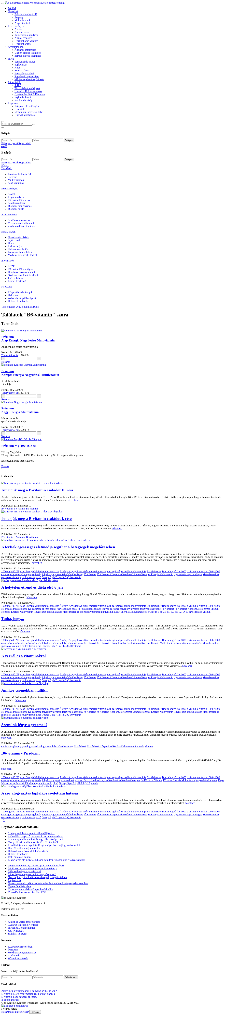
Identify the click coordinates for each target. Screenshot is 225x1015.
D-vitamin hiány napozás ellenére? (19, 996)
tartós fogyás (195, 611)
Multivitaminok (22, 20)
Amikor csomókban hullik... (24, 690)
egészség (36, 574)
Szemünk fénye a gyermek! (24, 725)
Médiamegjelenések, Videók (29, 79)
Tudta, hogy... (12, 618)
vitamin (77, 577)
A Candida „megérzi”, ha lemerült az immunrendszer (35, 836)
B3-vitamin (32, 537)
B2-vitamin (19, 537)
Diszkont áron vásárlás (26, 40)
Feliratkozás (71, 977)
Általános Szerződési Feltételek (24, 921)
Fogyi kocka (87, 608)
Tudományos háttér (24, 73)
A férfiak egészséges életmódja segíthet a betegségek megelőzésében (58, 547)
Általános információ (25, 49)
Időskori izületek (10, 999)
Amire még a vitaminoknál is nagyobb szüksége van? (35, 839)
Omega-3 (46, 577)
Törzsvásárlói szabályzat (27, 88)
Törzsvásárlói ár (9, 355)
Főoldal (12, 8)
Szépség (18, 17)
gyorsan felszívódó (63, 574)
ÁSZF (17, 85)
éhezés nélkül (49, 608)
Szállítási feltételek (17, 933)
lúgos (199, 574)
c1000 (216, 571)
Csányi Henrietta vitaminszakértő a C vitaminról (33, 842)
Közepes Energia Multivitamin (157, 574)
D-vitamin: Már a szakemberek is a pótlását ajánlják (28, 993)
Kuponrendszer (22, 32)
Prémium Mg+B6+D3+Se (18, 445)
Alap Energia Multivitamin (34, 571)
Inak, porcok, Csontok (19, 857)
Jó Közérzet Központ (108, 574)
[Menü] (2, 3)
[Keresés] (2, 121)
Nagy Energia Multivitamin (128, 611)
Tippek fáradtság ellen (19, 886)
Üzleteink (19, 109)
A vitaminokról (16, 46)
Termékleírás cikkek (24, 61)
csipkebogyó (24, 574)
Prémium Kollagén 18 (25, 14)
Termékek (13, 11)
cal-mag (5, 574)
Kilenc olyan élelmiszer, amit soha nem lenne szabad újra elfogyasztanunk (46, 860)
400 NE (15, 571)
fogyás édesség (72, 608)
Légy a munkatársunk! (27, 306)
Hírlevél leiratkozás (24, 115)
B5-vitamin (19, 508)
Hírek (11, 58)
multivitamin (28, 577)
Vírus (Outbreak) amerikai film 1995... (28, 892)
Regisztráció (24, 143)
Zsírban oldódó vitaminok (27, 55)
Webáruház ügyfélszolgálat (28, 112)
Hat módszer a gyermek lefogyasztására (28, 851)
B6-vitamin (32, 508)
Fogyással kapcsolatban (26, 76)
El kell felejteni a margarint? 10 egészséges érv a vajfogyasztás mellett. (44, 845)
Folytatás (35, 1012)
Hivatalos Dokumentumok (28, 91)
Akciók (18, 29)
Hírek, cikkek (8, 231)
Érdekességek (21, 70)
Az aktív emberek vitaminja (93, 571)
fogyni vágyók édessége (106, 608)
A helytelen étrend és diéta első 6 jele (32, 587)
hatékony (78, 574)
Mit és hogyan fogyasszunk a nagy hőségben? (32, 874)
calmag (14, 574)
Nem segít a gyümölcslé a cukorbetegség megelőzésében (37, 877)
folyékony (47, 574)
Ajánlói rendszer (23, 38)
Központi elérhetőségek (26, 106)
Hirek (17, 67)
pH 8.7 (178, 611)
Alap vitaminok (22, 23)
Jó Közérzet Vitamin (130, 574)
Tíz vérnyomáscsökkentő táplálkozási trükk (30, 889)
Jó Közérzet (90, 574)
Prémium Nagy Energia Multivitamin (20, 410)
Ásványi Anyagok (69, 571)
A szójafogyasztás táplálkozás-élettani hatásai (39, 793)
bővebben (73, 500)
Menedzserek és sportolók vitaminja (81, 611)
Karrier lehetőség (23, 100)
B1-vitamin (7, 537)
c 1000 (182, 571)
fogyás (60, 608)
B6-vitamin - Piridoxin (20, 753)
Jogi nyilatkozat (22, 97)
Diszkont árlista (22, 43)
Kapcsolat (13, 103)
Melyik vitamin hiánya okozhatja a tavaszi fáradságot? (36, 865)
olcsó (38, 577)
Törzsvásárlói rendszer (26, 35)
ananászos (53, 571)
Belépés (69, 140)
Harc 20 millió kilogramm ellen (24, 848)
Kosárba (5, 361)
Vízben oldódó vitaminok (27, 52)
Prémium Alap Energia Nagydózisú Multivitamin (28, 338)
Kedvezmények (16, 26)
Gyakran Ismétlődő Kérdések (29, 94)
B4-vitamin (7, 508)
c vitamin (192, 571)
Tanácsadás (14, 955)
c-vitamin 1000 (205, 571)
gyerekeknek (35, 746)
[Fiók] (2, 127)
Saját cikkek (20, 64)
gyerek (24, 746)
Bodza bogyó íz (170, 571)
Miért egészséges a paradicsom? (24, 871)
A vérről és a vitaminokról (23, 656)
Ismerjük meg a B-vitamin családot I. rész (36, 518)
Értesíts (5, 466)
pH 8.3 (63, 577)
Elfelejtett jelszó (9, 143)
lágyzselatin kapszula (185, 574)
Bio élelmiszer (154, 571)
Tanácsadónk (8, 306)
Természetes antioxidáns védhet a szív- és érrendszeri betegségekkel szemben (48, 883)
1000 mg (6, 571)
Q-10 (70, 577)
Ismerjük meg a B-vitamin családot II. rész (37, 490)
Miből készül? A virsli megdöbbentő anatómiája (32, 868)
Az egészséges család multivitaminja (127, 571)
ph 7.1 (55, 577)
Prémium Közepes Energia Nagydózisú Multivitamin (30, 373)
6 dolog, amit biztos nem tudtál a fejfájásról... (31, 833)
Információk (14, 82)
